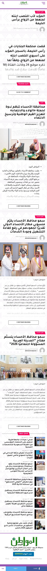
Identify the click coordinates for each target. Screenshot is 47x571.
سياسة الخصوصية (36, 559)
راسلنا (7, 559)
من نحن (14, 559)
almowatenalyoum (30, 124)
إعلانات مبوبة (23, 559)
